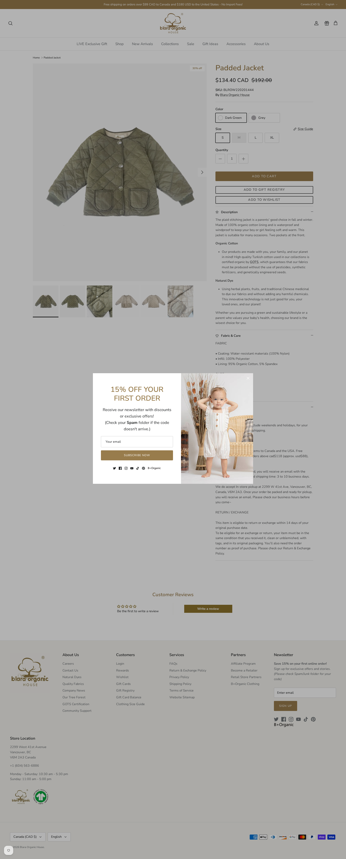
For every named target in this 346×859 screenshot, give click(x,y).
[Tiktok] (137, 468)
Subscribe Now (137, 455)
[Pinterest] (143, 468)
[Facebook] (120, 468)
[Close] (248, 378)
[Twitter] (114, 468)
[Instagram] (126, 468)
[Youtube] (131, 468)
